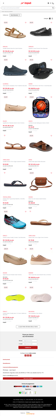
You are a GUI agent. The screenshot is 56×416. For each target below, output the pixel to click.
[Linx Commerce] (30, 413)
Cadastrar (28, 347)
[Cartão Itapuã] (18, 386)
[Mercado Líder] (30, 392)
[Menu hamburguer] (3, 3)
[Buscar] (53, 8)
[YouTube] (30, 355)
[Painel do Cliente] (50, 3)
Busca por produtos (9, 11)
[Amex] (38, 386)
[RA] (35, 392)
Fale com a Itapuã (28, 378)
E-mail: (20, 344)
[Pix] (40, 386)
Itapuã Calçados (26, 3)
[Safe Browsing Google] (23, 392)
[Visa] (24, 386)
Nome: (20, 340)
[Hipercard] (31, 386)
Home (3, 11)
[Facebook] (25, 355)
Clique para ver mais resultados (28, 326)
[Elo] (34, 386)
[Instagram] (28, 355)
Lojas (48, 3)
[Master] (27, 386)
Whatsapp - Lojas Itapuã (9, 370)
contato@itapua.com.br (12, 375)
